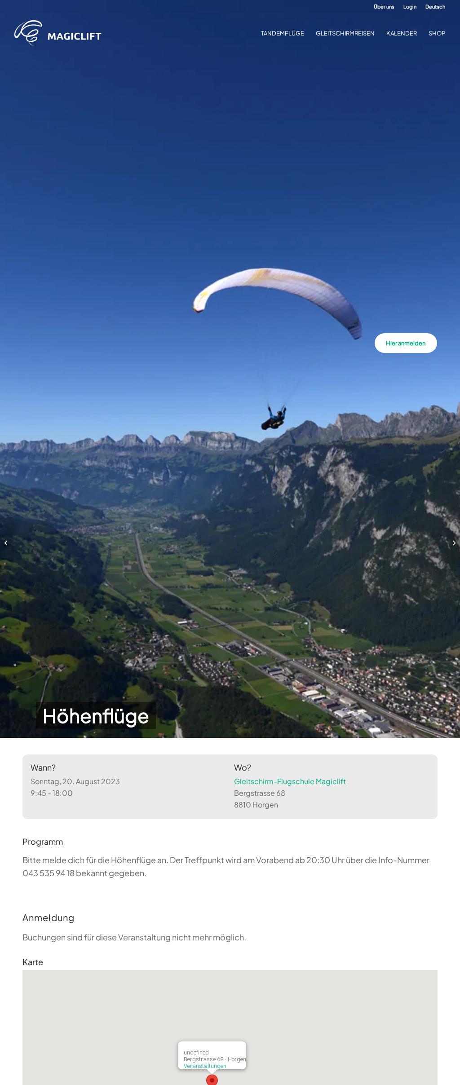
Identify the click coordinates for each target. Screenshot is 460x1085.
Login (409, 6)
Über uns (384, 6)
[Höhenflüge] (7, 542)
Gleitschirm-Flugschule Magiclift (290, 781)
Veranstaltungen (205, 1066)
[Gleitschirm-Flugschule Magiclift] (60, 33)
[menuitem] (384, 6)
